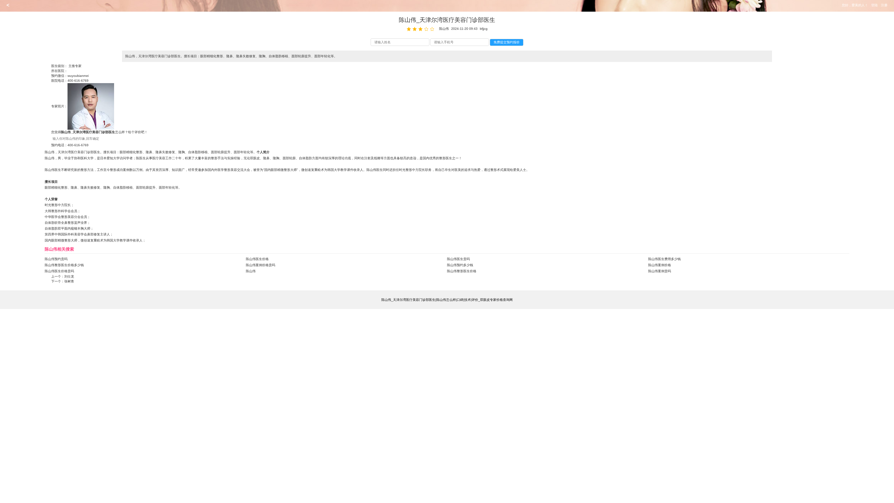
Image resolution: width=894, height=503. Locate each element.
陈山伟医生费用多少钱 (664, 259)
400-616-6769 (78, 80)
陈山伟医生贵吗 (458, 259)
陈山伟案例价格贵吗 (260, 265)
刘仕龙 (69, 276)
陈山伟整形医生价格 (461, 271)
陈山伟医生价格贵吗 (59, 271)
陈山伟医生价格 (257, 259)
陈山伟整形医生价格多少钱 (64, 265)
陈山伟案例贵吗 (659, 271)
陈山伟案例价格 (659, 265)
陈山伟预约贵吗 (56, 259)
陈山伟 (251, 271)
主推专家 (74, 66)
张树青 (69, 281)
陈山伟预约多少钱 (460, 265)
